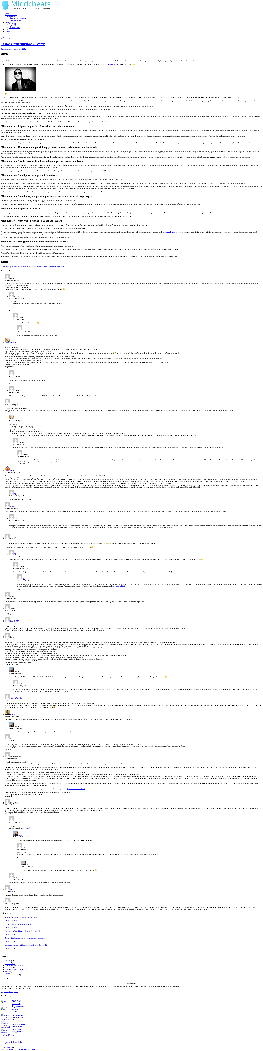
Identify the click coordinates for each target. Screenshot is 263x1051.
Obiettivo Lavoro (14, 28)
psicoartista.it (189, 61)
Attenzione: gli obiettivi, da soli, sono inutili (15, 267)
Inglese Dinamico (14, 26)
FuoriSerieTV (14, 621)
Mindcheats (6, 1047)
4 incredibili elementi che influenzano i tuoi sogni (21, 917)
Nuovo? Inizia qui (11, 15)
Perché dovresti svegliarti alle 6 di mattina (18, 924)
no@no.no (25, 828)
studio (7, 973)
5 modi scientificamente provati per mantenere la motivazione (25, 938)
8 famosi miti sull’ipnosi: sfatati (23, 44)
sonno (7, 971)
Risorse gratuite (10, 17)
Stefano (3, 49)
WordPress (12, 1049)
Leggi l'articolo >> (11, 920)
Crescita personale (11, 975)
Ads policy (8, 1044)
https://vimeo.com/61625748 (76, 789)
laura (12, 506)
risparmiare (8, 967)
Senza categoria (10, 964)
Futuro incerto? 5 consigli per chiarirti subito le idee (48, 267)
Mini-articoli (9, 960)
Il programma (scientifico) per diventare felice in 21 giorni (23, 931)
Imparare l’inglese (15, 20)
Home (7, 13)
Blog (6, 29)
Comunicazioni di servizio (13, 965)
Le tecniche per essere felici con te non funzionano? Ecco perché (26, 945)
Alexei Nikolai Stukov (17, 698)
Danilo (12, 714)
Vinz (21, 61)
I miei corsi (8, 22)
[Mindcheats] (26, 9)
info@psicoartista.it (118, 586)
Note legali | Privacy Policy (14, 1042)
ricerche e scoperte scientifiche (16, 49)
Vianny (12, 470)
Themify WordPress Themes (26, 1049)
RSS (2, 37)
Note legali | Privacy (7, 1035)
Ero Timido (12, 24)
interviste (8, 962)
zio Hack (13, 342)
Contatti (7, 31)
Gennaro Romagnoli (112, 64)
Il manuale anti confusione (17, 18)
